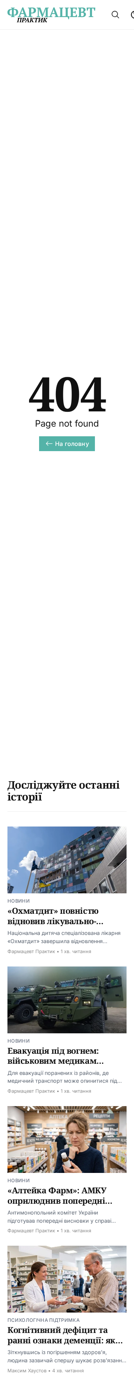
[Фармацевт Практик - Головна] (51, 14)
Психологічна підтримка (43, 1320)
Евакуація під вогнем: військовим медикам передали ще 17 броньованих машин (53, 1066)
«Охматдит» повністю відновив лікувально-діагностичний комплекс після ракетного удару (59, 926)
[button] (115, 14)
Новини (18, 901)
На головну (72, 443)
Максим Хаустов (27, 1370)
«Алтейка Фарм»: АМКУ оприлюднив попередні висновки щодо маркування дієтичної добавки (65, 1205)
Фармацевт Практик (31, 951)
